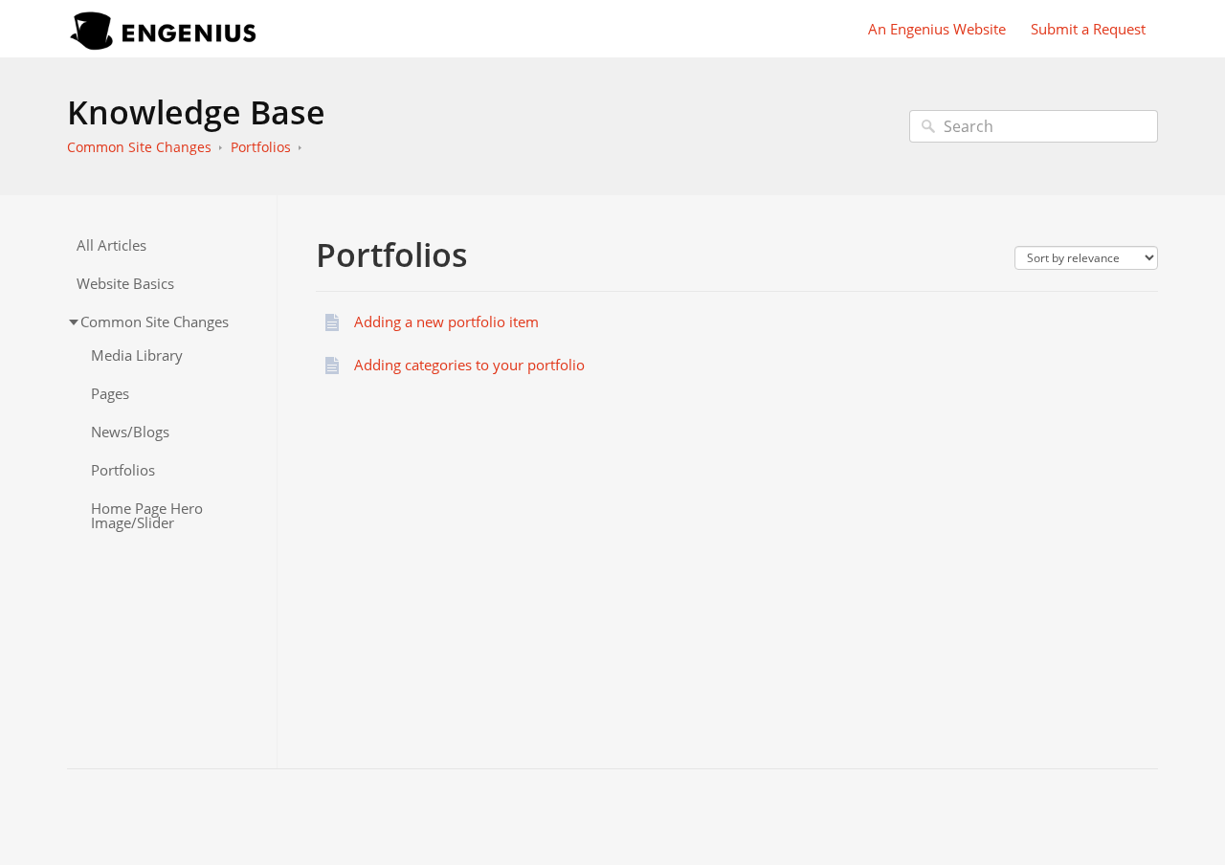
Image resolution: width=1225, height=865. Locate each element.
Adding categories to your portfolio (469, 364)
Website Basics (125, 284)
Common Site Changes (139, 147)
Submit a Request (1088, 28)
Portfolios (261, 147)
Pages (110, 394)
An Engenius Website (937, 28)
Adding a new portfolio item (446, 321)
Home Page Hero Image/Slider (147, 515)
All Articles (111, 245)
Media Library (137, 355)
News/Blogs (130, 432)
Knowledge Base (196, 112)
